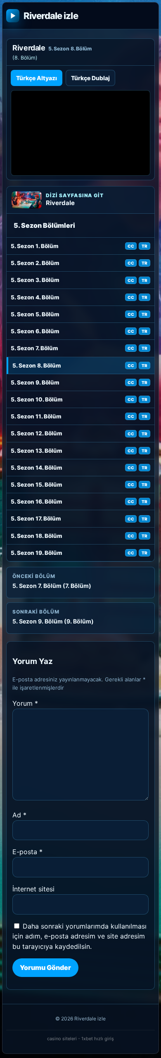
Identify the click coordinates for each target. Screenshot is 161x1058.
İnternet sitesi (33, 889)
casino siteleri (62, 1038)
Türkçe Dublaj (90, 77)
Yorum (25, 703)
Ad (19, 815)
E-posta (27, 852)
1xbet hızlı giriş (97, 1038)
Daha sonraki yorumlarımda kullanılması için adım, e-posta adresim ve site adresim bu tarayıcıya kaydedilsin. (79, 936)
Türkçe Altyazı (36, 77)
